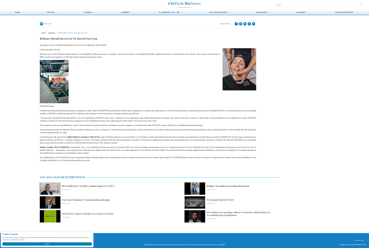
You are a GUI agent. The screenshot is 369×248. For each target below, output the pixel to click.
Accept (47, 244)
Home (17, 12)
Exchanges (262, 12)
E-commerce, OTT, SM (170, 12)
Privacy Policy (359, 240)
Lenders (126, 12)
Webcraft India (361, 244)
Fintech (51, 12)
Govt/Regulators (219, 12)
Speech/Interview (344, 12)
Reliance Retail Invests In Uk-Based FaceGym (72, 33)
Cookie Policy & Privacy (18, 240)
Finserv (88, 12)
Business (302, 12)
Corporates (51, 33)
